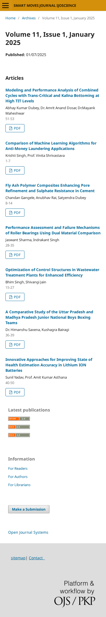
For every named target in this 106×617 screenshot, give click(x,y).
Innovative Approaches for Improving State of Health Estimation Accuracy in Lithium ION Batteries (48, 365)
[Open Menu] (5, 5)
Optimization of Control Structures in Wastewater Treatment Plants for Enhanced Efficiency (52, 272)
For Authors (17, 476)
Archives (29, 18)
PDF (17, 128)
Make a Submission (29, 509)
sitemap (18, 557)
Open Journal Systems (28, 532)
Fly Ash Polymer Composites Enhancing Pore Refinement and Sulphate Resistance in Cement (50, 188)
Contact (37, 557)
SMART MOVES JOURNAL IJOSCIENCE (45, 5)
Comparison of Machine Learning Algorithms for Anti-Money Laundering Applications (50, 145)
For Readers (17, 468)
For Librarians (19, 484)
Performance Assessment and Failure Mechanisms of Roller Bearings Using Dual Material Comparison (53, 230)
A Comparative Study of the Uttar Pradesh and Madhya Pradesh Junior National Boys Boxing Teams (49, 317)
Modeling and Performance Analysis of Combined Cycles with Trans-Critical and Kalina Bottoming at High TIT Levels (52, 95)
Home (10, 18)
